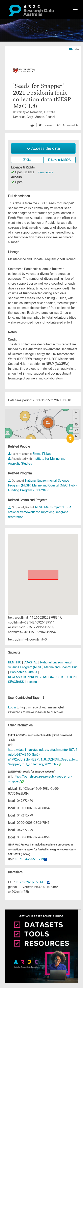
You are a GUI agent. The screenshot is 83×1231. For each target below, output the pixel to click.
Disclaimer (20, 1005)
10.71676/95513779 (29, 859)
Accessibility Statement (29, 1036)
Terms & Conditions (26, 1027)
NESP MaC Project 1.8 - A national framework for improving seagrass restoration (39, 512)
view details (45, 172)
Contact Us (20, 1000)
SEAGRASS (16, 682)
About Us (18, 990)
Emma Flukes (42, 454)
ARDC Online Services (28, 1014)
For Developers (23, 1009)
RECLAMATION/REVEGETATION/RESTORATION (42, 677)
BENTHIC (14, 662)
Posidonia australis (23, 672)
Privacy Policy (22, 1031)
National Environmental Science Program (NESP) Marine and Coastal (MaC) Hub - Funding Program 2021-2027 (42, 485)
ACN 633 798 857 (12, 1044)
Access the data (45, 148)
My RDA (18, 995)
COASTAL (30, 662)
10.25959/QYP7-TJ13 (31, 882)
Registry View (22, 1019)
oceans (32, 682)
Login (12, 707)
